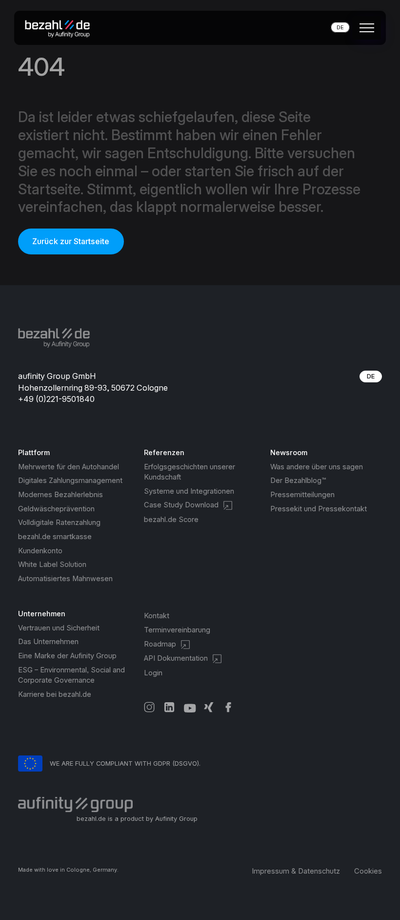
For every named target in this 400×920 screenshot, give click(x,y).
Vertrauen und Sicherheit (59, 628)
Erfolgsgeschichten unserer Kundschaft (189, 471)
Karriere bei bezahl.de (54, 694)
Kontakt (156, 615)
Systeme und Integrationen (189, 491)
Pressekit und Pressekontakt (318, 508)
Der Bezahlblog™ (298, 480)
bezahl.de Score (171, 519)
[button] (365, 28)
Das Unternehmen (48, 641)
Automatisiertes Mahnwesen (65, 578)
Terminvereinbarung (177, 630)
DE (371, 376)
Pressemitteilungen (302, 494)
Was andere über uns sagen (316, 466)
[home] (61, 27)
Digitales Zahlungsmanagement (70, 480)
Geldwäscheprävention (56, 508)
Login (153, 673)
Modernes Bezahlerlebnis (60, 494)
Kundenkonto (40, 550)
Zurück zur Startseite (70, 241)
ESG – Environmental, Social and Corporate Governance (71, 675)
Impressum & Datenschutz (296, 871)
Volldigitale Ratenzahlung (59, 522)
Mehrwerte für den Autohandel (68, 466)
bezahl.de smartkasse (55, 536)
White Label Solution (52, 564)
